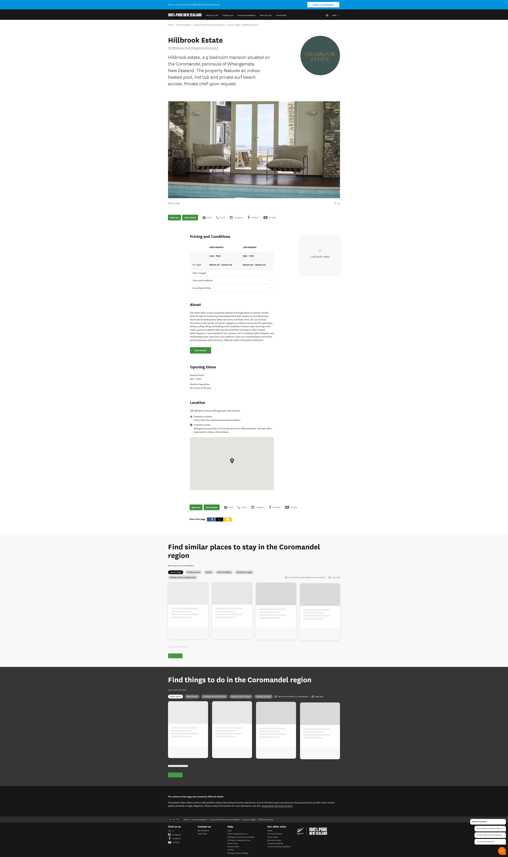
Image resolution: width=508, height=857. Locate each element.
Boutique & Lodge (244, 576)
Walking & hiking (263, 757)
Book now (174, 221)
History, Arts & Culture (240, 757)
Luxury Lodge (175, 576)
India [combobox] (334, 15)
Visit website (190, 221)
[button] (212, 15)
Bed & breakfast (224, 576)
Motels (209, 576)
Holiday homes (193, 576)
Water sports (175, 757)
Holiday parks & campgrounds (182, 581)
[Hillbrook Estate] (320, 55)
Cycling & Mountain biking (214, 757)
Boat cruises (192, 757)
